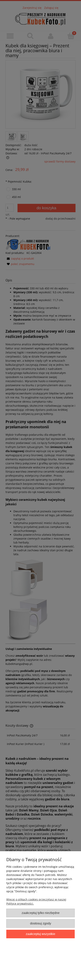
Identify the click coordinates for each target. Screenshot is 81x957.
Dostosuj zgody (40, 923)
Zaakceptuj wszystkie (40, 934)
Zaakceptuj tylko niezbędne (41, 913)
